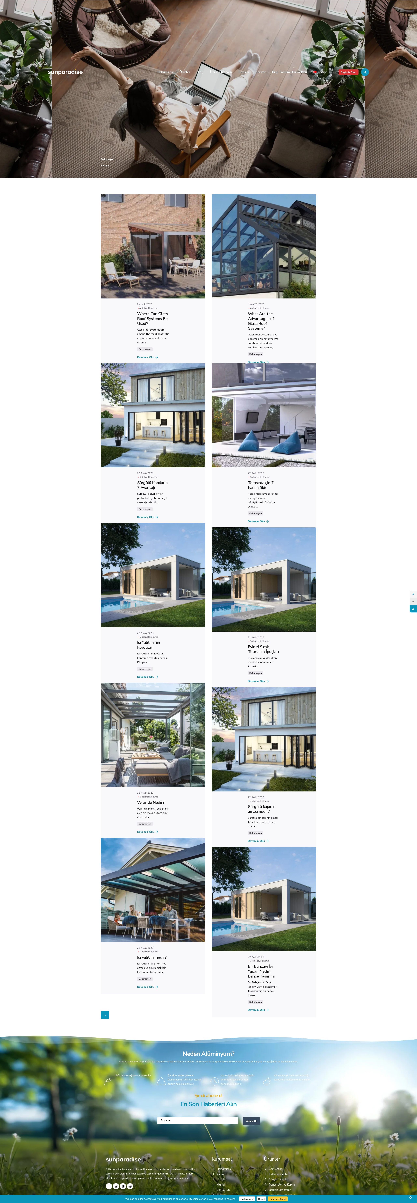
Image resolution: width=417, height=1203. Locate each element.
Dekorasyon (145, 349)
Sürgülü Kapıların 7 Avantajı (152, 493)
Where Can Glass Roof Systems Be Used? (152, 318)
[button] (208, 1118)
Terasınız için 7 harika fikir (261, 498)
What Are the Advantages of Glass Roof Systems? (261, 321)
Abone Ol (251, 1171)
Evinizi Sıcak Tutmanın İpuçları (263, 670)
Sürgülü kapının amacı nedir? (262, 838)
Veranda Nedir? (151, 826)
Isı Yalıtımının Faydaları (148, 661)
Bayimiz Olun (348, 72)
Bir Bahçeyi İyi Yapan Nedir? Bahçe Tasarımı (261, 1008)
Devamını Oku (145, 357)
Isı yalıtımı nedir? (152, 989)
